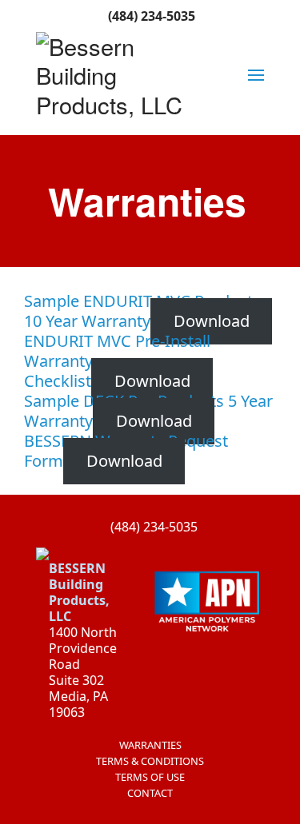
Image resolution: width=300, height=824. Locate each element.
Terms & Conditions (150, 761)
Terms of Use (150, 777)
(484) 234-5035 (150, 16)
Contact (150, 793)
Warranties (150, 745)
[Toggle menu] (256, 75)
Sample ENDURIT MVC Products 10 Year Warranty (142, 311)
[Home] (118, 75)
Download (212, 321)
